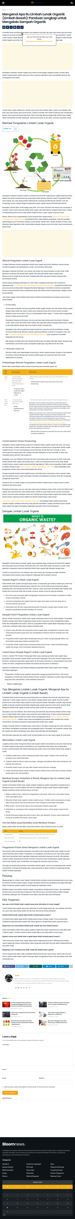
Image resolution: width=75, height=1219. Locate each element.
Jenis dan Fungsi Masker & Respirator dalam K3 (57, 1013)
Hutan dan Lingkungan (33, 1164)
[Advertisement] (37, 56)
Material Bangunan (32, 1176)
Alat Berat (5, 1164)
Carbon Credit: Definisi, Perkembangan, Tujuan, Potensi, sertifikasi (47, 423)
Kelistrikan (30, 1173)
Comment (6, 1045)
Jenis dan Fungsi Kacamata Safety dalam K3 (23, 1013)
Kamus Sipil (30, 1170)
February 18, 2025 (53, 1007)
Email (4, 1078)
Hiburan (4, 1176)
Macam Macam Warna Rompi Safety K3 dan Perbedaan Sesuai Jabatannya (22, 1022)
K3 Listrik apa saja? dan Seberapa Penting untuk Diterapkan (34, 285)
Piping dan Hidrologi (57, 1167)
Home (4, 10)
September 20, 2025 (17, 1008)
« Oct (3, 1215)
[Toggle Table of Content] (14, 129)
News (52, 1164)
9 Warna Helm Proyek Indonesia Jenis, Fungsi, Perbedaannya (58, 1003)
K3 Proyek (9, 10)
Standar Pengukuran (57, 1173)
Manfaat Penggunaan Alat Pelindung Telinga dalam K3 (57, 1021)
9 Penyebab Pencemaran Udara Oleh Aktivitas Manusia (27, 334)
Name (4, 1069)
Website (41, 1078)
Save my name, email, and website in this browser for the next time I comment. (29, 1087)
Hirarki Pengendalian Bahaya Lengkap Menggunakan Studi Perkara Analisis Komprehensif (21, 1004)
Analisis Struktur (7, 1167)
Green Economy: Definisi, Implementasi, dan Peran (37, 467)
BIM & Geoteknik (7, 1170)
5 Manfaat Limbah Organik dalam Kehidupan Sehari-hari (20, 501)
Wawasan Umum (55, 1176)
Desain (4, 1173)
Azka (17, 975)
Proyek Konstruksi (56, 1170)
